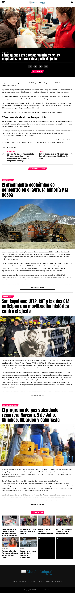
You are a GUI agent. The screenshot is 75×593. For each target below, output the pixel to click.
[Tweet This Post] (35, 66)
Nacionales (58, 581)
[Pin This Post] (40, 66)
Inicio (15, 581)
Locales (33, 581)
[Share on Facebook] (29, 66)
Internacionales (24, 581)
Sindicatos (49, 581)
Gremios (41, 581)
